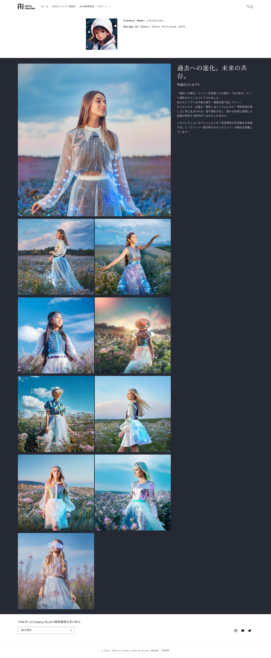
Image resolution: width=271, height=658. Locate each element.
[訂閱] (70, 630)
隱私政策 (165, 651)
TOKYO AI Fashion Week (124, 651)
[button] (103, 6)
